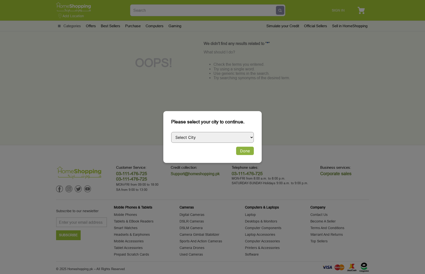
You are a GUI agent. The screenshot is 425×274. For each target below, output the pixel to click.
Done (245, 150)
